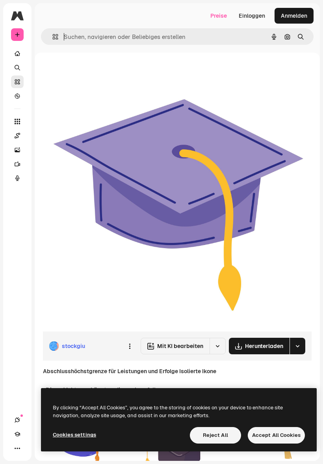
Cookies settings (74, 434)
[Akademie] (17, 434)
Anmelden (294, 15)
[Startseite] (17, 53)
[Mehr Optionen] (129, 346)
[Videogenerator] (17, 164)
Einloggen (252, 15)
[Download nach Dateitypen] (297, 346)
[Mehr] (17, 448)
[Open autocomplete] (52, 37)
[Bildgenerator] (17, 150)
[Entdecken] (17, 96)
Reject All (215, 435)
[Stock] (17, 81)
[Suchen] (17, 67)
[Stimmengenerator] (17, 178)
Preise (218, 15)
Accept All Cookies (276, 435)
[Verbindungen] (17, 420)
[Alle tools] (17, 121)
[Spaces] (17, 135)
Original (93, 70)
